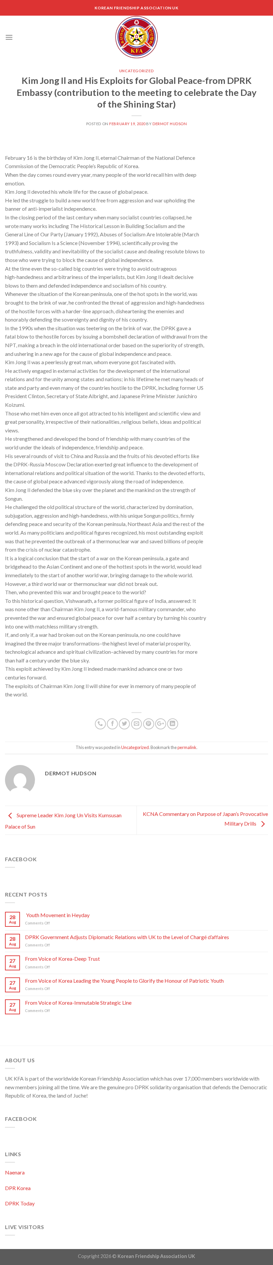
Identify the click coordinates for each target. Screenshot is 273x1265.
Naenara (15, 1172)
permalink (186, 747)
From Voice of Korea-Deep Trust (62, 958)
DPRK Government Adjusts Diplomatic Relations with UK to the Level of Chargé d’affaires (127, 937)
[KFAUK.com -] (136, 37)
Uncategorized (136, 71)
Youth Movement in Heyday (57, 915)
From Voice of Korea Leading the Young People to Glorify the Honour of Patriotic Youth (124, 980)
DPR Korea (18, 1188)
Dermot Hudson (169, 124)
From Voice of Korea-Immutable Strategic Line (78, 1002)
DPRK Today (20, 1203)
